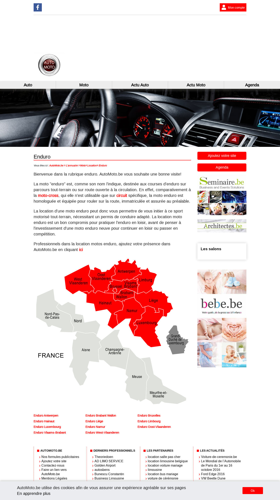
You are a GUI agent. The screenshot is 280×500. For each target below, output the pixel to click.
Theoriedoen (103, 457)
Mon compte (236, 7)
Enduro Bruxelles (149, 415)
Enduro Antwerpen (46, 415)
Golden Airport (104, 465)
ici (81, 249)
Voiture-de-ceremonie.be (219, 457)
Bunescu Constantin (109, 474)
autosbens (102, 470)
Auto (28, 85)
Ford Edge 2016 (213, 474)
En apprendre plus (33, 493)
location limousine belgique (168, 461)
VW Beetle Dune (213, 478)
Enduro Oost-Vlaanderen (154, 427)
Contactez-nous (52, 465)
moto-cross (48, 195)
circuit (121, 195)
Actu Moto (196, 85)
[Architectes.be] (221, 231)
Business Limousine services (109, 480)
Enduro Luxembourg (47, 427)
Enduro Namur (95, 427)
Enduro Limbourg (149, 421)
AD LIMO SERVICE (108, 461)
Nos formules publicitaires (60, 457)
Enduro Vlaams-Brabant (50, 432)
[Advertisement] (193, 48)
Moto (84, 85)
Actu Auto (140, 85)
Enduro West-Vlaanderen (102, 432)
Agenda (252, 85)
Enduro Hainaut (44, 421)
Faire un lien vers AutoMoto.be (54, 472)
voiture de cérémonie (163, 478)
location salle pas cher (164, 457)
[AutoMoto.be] (68, 75)
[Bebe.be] (221, 366)
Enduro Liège (94, 421)
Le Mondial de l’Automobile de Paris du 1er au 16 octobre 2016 (221, 465)
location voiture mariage (165, 465)
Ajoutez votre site (222, 156)
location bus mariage (163, 474)
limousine (155, 470)
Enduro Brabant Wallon (100, 415)
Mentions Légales (54, 478)
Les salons (211, 249)
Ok (253, 490)
